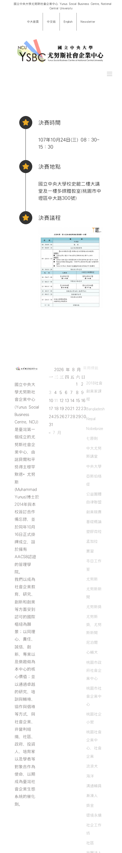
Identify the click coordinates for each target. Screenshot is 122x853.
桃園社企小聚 (94, 718)
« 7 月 (55, 433)
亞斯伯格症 (94, 480)
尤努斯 (92, 579)
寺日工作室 (94, 565)
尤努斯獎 (94, 607)
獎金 (90, 805)
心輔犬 (92, 652)
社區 (90, 843)
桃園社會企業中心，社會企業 (94, 744)
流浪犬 (92, 766)
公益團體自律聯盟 (94, 498)
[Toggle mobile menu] (110, 74)
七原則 (92, 438)
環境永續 (94, 815)
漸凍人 (92, 795)
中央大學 (94, 466)
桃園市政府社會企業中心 (94, 670)
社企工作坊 (94, 829)
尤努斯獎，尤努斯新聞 (94, 624)
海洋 (90, 776)
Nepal (90, 419)
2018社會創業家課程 (94, 391)
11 (56, 401)
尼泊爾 (92, 642)
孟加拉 (92, 541)
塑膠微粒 (94, 531)
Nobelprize (94, 428)
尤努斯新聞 (94, 593)
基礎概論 (94, 521)
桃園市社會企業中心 (94, 696)
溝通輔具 (94, 786)
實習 (90, 551)
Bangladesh (95, 409)
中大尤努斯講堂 (94, 452)
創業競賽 (94, 512)
